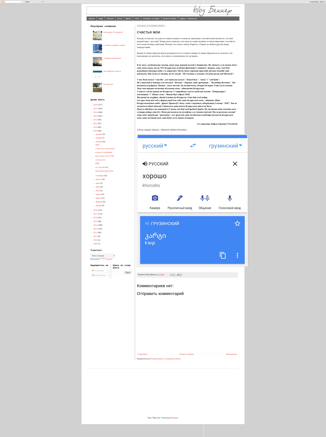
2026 (95, 105)
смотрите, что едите (151, 19)
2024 (95, 112)
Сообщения (99, 271)
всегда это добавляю (103, 152)
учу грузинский (101, 167)
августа (99, 179)
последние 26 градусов (113, 32)
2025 (95, 108)
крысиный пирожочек (104, 171)
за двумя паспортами (112, 58)
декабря (99, 134)
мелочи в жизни (169, 19)
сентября (100, 176)
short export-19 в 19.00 (104, 156)
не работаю (108, 84)
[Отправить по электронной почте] (171, 275)
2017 (95, 214)
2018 (95, 210)
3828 (97, 145)
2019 (95, 131)
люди (100, 19)
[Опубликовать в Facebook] (178, 275)
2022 (95, 120)
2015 (95, 221)
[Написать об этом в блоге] (173, 275)
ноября (99, 138)
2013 (95, 229)
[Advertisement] (111, 390)
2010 (95, 240)
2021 (95, 123)
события (110, 19)
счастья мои (100, 160)
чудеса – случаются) (188, 19)
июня (98, 187)
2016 (95, 218)
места (119, 19)
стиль (137, 19)
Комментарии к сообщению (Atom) (166, 359)
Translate (109, 259)
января (99, 205)
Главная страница (186, 354)
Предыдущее (231, 354)
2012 (95, 232)
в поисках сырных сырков (114, 45)
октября (99, 142)
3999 (97, 163)
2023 (95, 116)
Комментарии (100, 275)
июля (98, 183)
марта (98, 198)
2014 (95, 225)
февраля (99, 202)
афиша (128, 19)
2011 (95, 236)
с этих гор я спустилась (105, 149)
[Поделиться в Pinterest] (180, 275)
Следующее (142, 354)
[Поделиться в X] (176, 275)
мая (97, 190)
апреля (99, 194)
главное (91, 19)
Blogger (175, 418)
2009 (95, 244)
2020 (95, 127)
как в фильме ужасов (112, 71)
